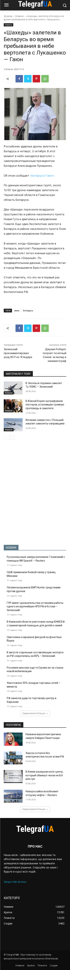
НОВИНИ (11, 547)
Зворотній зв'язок (15, 881)
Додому (8, 16)
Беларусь (28, 310)
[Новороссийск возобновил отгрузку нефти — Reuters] (13, 796)
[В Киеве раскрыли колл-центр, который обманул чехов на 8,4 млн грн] (13, 776)
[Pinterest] (36, 78)
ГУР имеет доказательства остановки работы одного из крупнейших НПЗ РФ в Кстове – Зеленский (35, 606)
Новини (19, 16)
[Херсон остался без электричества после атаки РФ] (13, 757)
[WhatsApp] (45, 78)
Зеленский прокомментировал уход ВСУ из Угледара (18, 353)
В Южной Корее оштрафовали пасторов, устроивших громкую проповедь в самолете (45, 404)
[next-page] (12, 437)
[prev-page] (6, 437)
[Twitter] (28, 78)
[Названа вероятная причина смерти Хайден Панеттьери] (13, 739)
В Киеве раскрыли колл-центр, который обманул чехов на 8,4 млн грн (44, 775)
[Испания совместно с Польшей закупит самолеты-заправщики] (13, 424)
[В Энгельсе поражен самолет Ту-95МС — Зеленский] (13, 387)
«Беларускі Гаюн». (42, 175)
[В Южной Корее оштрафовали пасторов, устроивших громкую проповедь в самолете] (13, 405)
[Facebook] (19, 78)
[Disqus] (35, 492)
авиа (16, 310)
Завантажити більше (33, 713)
